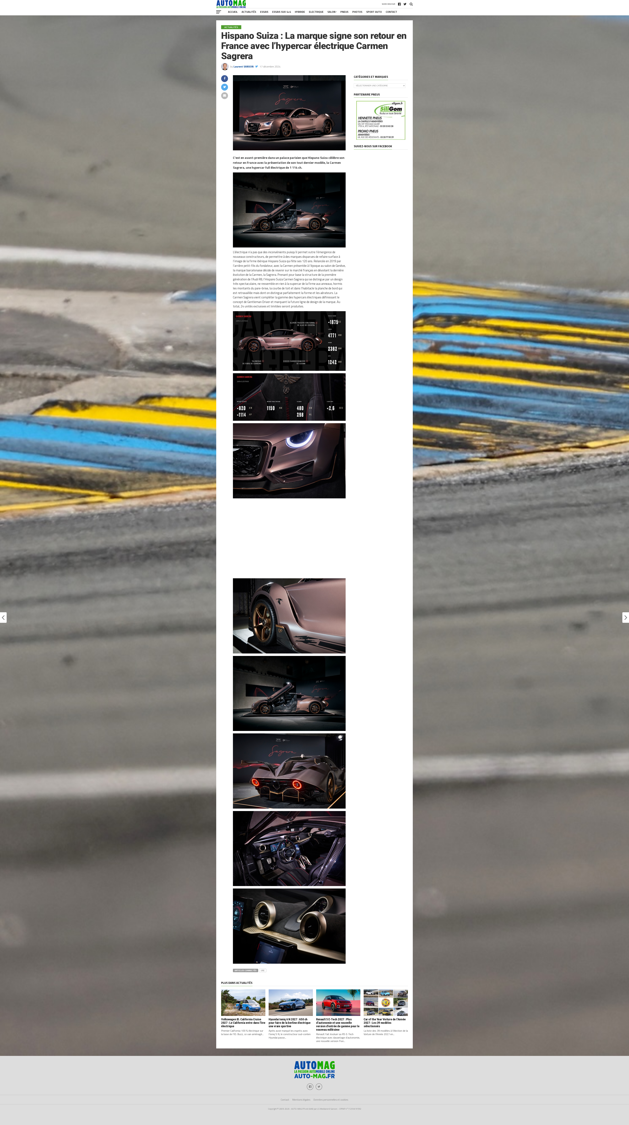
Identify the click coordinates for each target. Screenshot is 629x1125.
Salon (331, 12)
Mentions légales (301, 1100)
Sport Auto (374, 12)
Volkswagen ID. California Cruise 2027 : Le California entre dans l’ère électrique (243, 1022)
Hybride (300, 12)
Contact (391, 12)
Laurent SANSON (244, 66)
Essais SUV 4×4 (281, 12)
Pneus (344, 12)
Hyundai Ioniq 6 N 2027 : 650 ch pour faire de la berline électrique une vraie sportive (290, 1022)
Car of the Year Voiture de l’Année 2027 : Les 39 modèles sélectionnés (385, 1022)
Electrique (316, 12)
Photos (357, 12)
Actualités (249, 12)
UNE (263, 970)
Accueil (233, 12)
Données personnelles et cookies (331, 1100)
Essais (264, 12)
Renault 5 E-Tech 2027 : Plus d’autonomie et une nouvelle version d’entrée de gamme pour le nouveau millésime (337, 1024)
